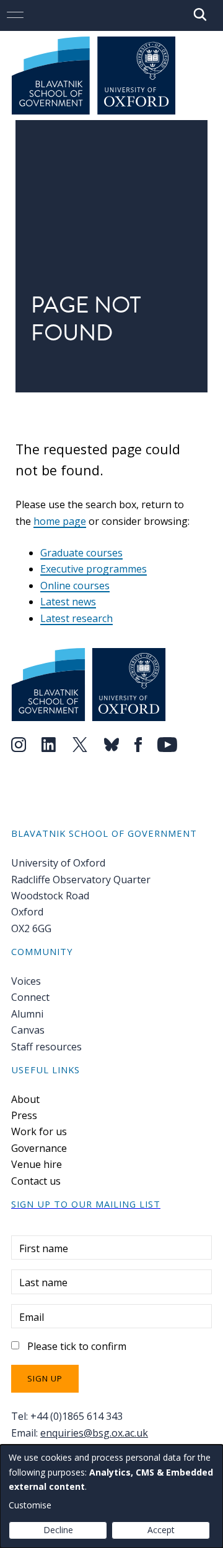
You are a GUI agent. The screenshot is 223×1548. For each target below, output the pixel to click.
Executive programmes (93, 569)
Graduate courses (81, 553)
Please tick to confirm (76, 1346)
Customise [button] (30, 1505)
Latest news (68, 601)
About (25, 1099)
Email (31, 1317)
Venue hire (36, 1164)
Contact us (36, 1181)
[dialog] (111, 1496)
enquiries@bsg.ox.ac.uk (94, 1433)
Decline (58, 1530)
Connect (30, 997)
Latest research (76, 618)
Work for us (39, 1131)
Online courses (75, 585)
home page (59, 521)
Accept (161, 1530)
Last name (43, 1282)
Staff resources (46, 1046)
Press (24, 1115)
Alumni (27, 1014)
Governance (39, 1148)
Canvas (28, 1030)
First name (43, 1248)
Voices (26, 981)
